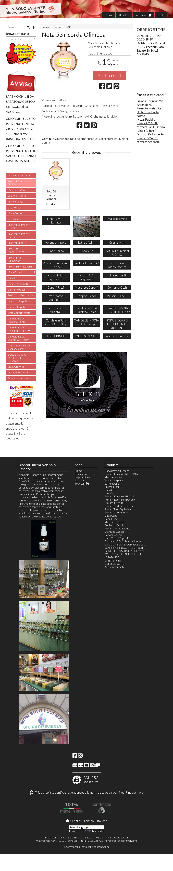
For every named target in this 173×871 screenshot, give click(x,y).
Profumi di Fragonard (20, 266)
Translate (98, 831)
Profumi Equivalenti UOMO (19, 226)
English (77, 821)
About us (124, 15)
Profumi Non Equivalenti (15, 259)
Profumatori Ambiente (20, 295)
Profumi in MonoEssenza (16, 250)
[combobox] (109, 53)
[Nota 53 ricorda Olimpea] (63, 62)
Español (89, 821)
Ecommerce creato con (86, 846)
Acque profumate (18, 378)
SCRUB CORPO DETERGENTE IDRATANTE (17, 357)
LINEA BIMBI (16, 366)
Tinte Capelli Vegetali (19, 312)
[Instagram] (80, 756)
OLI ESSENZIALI (18, 372)
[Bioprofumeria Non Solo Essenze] (86, 9)
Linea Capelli (15, 272)
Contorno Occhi (17, 289)
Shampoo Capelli (17, 301)
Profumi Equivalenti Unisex (19, 235)
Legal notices (82, 477)
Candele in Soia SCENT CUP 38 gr (18, 338)
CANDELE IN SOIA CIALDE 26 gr (19, 347)
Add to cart (109, 75)
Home (108, 15)
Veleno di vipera (17, 195)
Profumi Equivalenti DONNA (56, 26)
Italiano (102, 821)
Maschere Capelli (18, 283)
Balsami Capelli (16, 306)
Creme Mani (15, 207)
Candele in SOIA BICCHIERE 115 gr (19, 329)
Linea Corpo (15, 213)
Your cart (142, 15)
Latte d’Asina (15, 201)
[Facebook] (74, 756)
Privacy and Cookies (86, 473)
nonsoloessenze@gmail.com (121, 840)
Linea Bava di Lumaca (20, 175)
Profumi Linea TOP (18, 242)
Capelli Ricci (14, 278)
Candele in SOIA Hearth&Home (17, 320)
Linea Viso (13, 218)
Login (161, 15)
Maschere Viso (16, 190)
